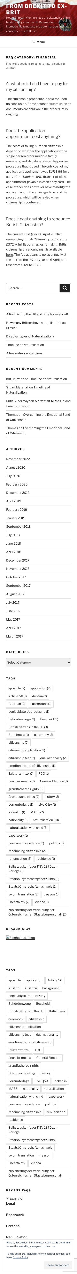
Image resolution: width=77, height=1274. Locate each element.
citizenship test (21, 758)
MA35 (37, 812)
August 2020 (15, 467)
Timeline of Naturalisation (25, 345)
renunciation (19, 859)
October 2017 (16, 577)
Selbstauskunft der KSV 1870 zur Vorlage (32, 869)
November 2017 (17, 569)
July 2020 (13, 476)
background (40, 704)
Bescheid (49, 719)
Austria (39, 696)
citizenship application (26, 750)
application (40, 688)
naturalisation (46, 820)
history (52, 797)
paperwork (18, 835)
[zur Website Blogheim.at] (20, 938)
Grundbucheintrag (23, 797)
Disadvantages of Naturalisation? (30, 336)
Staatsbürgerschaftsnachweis (32, 886)
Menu (41, 42)
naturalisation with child (27, 828)
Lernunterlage (20, 804)
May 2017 (13, 619)
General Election (54, 781)
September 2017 (18, 586)
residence (46, 859)
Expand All (14, 1198)
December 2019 (18, 493)
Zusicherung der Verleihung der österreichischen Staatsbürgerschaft (37, 912)
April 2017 (13, 628)
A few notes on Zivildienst (25, 353)
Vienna (42, 902)
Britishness (18, 735)
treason (51, 894)
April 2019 (13, 501)
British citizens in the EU (28, 727)
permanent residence (26, 843)
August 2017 (15, 594)
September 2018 (18, 526)
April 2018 (13, 552)
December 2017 (17, 560)
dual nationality (53, 758)
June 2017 (13, 611)
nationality (18, 820)
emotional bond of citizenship (31, 766)
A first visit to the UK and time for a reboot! (37, 314)
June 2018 (13, 543)
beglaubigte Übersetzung (28, 712)
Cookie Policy (20, 1257)
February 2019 (16, 510)
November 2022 (18, 459)
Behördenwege (21, 719)
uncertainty (18, 902)
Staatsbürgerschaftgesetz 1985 (33, 879)
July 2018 (13, 535)
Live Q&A (47, 804)
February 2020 (17, 484)
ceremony (43, 735)
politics (56, 843)
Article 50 (17, 696)
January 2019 (15, 518)
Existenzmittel (20, 773)
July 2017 (13, 602)
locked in (16, 812)
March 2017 (14, 636)
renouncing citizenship (27, 851)
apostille (16, 688)
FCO (44, 773)
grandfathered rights (25, 789)
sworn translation (23, 894)
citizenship (18, 742)
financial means (21, 781)
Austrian (16, 704)
